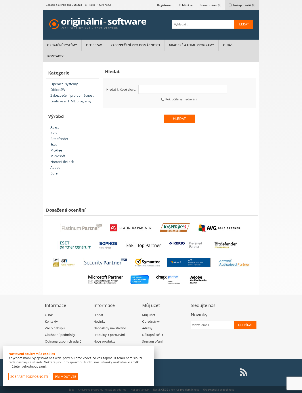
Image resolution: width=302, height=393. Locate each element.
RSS (243, 372)
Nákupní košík (152, 335)
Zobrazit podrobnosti (29, 376)
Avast (54, 127)
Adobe (55, 167)
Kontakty (55, 56)
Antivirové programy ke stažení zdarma (102, 389)
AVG (53, 133)
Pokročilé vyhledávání (181, 99)
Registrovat (164, 5)
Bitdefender (59, 138)
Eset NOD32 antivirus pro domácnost (176, 389)
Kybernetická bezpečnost (218, 389)
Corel (54, 173)
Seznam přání (152, 341)
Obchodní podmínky (60, 335)
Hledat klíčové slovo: (121, 89)
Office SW (94, 45)
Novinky (99, 321)
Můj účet (148, 315)
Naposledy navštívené (110, 328)
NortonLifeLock (62, 161)
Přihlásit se (186, 5)
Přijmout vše (65, 376)
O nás (228, 45)
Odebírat (245, 325)
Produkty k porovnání (109, 335)
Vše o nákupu (55, 328)
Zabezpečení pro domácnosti (135, 45)
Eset (53, 144)
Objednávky (151, 321)
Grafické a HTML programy (191, 45)
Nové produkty (104, 341)
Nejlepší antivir (140, 389)
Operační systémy (62, 45)
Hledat (243, 24)
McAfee (56, 150)
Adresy (147, 328)
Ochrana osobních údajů (63, 341)
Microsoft (57, 156)
